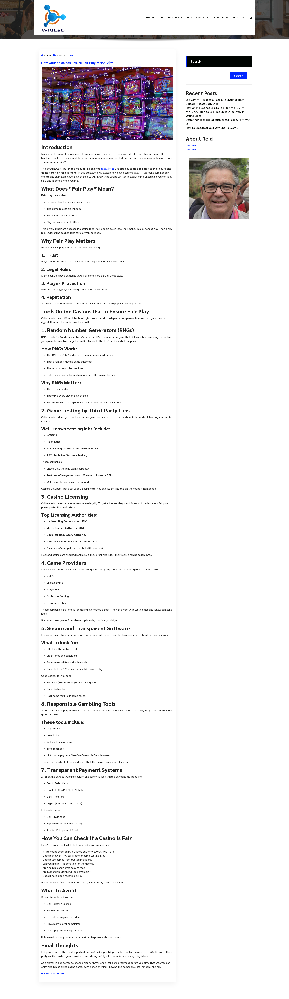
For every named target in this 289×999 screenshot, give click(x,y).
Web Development (198, 17)
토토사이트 (62, 55)
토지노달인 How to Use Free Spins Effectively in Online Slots (215, 113)
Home (150, 17)
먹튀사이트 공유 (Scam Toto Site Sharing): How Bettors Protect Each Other (215, 101)
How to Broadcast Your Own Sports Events (212, 127)
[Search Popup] (250, 17)
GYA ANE (191, 145)
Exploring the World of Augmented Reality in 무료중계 (218, 121)
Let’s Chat (238, 17)
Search (196, 61)
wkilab (47, 55)
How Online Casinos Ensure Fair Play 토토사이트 (77, 63)
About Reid (221, 17)
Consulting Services (170, 17)
